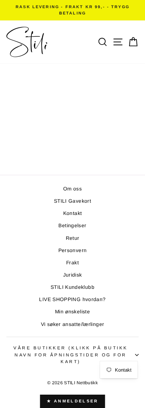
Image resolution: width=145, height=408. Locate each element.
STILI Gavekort (72, 201)
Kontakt (72, 213)
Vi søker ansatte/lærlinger (72, 324)
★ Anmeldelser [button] (73, 401)
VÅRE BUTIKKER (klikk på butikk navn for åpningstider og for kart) (70, 354)
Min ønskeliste (72, 311)
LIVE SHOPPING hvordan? (72, 299)
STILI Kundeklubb (72, 287)
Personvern (72, 250)
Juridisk (72, 275)
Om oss (72, 189)
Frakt (72, 262)
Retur (73, 238)
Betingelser (72, 225)
